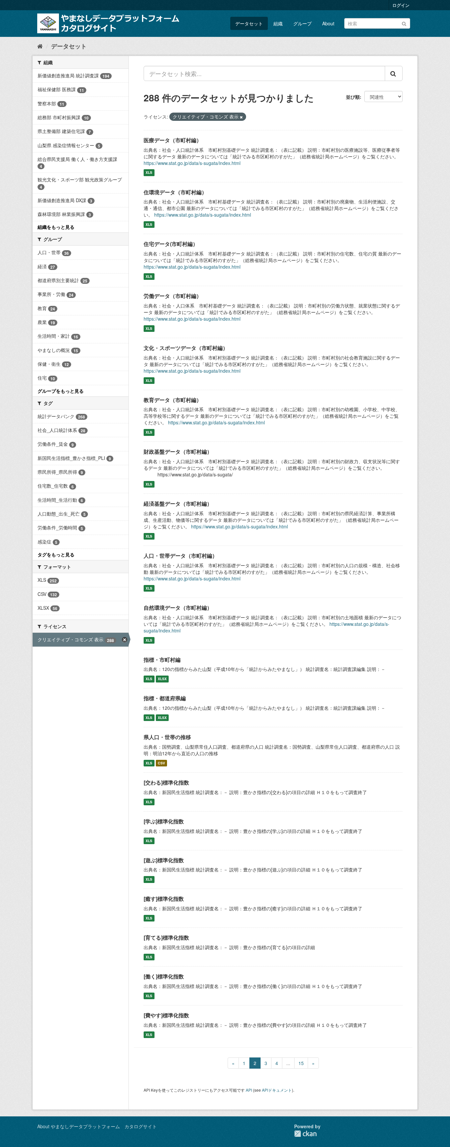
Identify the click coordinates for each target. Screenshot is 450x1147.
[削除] (241, 117)
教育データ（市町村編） (173, 400)
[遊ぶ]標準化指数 (164, 860)
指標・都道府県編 (165, 698)
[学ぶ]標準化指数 (164, 821)
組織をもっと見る (56, 227)
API (249, 1090)
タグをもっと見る (56, 554)
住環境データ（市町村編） (175, 192)
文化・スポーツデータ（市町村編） (186, 348)
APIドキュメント (277, 1090)
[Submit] (404, 23)
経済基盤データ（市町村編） (178, 503)
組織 (278, 23)
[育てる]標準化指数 (166, 937)
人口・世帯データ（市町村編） (180, 555)
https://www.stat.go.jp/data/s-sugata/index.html (192, 163)
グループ (302, 23)
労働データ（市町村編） (173, 296)
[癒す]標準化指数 (164, 898)
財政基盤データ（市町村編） (178, 451)
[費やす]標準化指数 (166, 1015)
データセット (249, 23)
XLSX (162, 678)
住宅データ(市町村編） (171, 244)
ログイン (400, 5)
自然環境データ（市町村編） (178, 607)
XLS (149, 172)
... (288, 1063)
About (328, 23)
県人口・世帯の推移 (167, 737)
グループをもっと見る (61, 390)
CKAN (305, 1133)
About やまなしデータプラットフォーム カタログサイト (97, 1126)
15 (301, 1063)
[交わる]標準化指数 (166, 782)
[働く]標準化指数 (164, 976)
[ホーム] (40, 45)
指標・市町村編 (162, 659)
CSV (161, 762)
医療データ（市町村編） (173, 140)
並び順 (353, 96)
